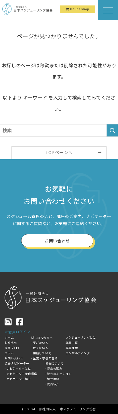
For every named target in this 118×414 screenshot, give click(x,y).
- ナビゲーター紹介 (18, 379)
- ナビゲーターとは (18, 368)
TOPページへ (59, 152)
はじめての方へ (42, 337)
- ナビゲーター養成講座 (21, 373)
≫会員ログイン (17, 331)
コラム (9, 353)
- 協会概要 (52, 379)
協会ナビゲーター (17, 363)
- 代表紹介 (52, 384)
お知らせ (11, 342)
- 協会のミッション (58, 373)
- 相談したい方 (41, 353)
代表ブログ (12, 348)
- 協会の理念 (53, 368)
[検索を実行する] (112, 130)
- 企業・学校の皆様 (44, 358)
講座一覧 (72, 342)
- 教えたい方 (39, 348)
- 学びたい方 (39, 342)
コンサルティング (78, 353)
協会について (54, 363)
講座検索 (72, 348)
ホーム (9, 337)
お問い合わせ (14, 358)
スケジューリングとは (81, 337)
